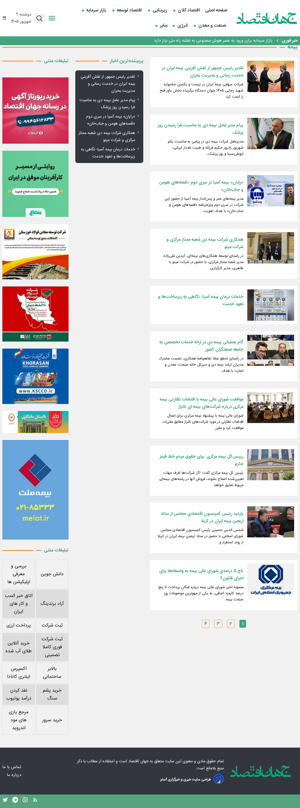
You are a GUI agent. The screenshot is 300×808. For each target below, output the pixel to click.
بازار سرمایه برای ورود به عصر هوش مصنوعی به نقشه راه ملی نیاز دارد (213, 40)
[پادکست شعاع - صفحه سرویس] (35, 184)
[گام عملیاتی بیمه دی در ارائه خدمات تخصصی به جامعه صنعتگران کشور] (270, 350)
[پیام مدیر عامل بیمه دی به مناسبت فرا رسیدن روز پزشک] (270, 133)
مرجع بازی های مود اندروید (18, 720)
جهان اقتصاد (138, 761)
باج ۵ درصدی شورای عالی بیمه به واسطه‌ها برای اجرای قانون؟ (201, 574)
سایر (164, 26)
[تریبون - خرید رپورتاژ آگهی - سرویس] (35, 110)
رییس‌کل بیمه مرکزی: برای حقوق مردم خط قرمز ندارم (201, 460)
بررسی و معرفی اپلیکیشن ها (18, 574)
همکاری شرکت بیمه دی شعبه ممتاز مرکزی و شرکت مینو (204, 243)
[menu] (51, 18)
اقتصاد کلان (189, 10)
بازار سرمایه (96, 10)
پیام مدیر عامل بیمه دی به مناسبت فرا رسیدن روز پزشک (200, 129)
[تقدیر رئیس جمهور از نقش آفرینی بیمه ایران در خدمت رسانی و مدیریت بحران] (270, 76)
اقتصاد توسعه (130, 10)
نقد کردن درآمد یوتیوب (18, 694)
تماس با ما (12, 767)
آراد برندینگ (52, 604)
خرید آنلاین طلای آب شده (19, 647)
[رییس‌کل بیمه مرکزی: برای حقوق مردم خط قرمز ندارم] (270, 465)
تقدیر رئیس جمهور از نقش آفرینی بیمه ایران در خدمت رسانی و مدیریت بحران (202, 71)
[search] (39, 18)
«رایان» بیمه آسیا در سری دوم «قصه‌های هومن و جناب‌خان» (201, 186)
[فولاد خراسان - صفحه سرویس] (35, 376)
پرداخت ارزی (18, 625)
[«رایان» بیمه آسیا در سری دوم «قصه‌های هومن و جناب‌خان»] (270, 190)
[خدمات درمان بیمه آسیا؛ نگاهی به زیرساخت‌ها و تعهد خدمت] (270, 305)
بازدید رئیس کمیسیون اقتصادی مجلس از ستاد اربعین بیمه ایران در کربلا (202, 517)
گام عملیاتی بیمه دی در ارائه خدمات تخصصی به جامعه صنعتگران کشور (201, 346)
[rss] (35, 801)
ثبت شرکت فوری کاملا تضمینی (52, 647)
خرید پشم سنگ (52, 694)
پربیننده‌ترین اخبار (126, 61)
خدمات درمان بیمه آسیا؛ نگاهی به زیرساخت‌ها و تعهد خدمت (200, 300)
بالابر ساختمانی (52, 673)
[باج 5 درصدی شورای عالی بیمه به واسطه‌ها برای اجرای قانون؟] (270, 579)
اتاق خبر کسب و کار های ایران (19, 604)
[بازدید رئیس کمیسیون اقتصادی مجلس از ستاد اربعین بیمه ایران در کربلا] (270, 522)
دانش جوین (52, 574)
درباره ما (14, 775)
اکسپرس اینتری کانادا (18, 673)
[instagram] (25, 801)
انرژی (183, 26)
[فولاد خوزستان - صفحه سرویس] (35, 314)
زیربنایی (160, 10)
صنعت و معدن (212, 26)
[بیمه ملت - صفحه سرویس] (35, 489)
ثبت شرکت (52, 625)
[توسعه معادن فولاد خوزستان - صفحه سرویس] (35, 251)
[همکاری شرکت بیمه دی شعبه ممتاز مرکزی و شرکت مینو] (270, 248)
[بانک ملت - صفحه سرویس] (35, 422)
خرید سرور (52, 720)
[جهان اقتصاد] (267, 18)
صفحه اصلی (216, 10)
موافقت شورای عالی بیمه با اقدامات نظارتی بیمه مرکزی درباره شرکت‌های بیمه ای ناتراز (201, 403)
